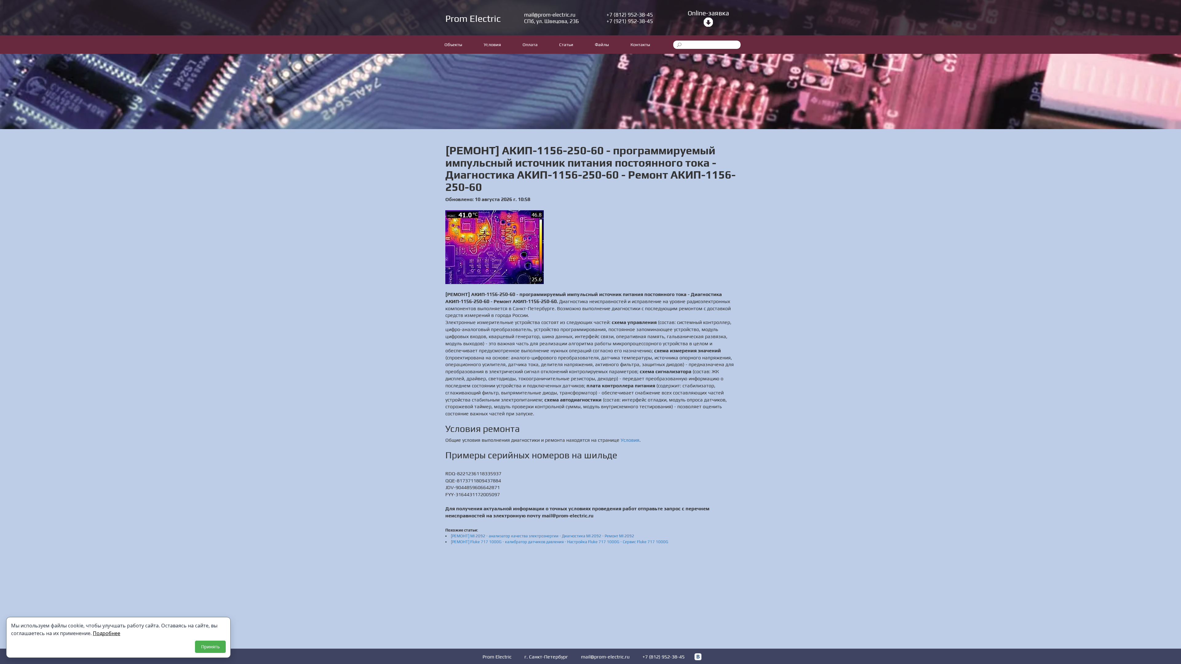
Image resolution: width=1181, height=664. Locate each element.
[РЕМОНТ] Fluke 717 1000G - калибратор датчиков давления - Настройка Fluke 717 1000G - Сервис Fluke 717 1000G (559, 542)
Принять (210, 647)
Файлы (602, 44)
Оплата (530, 44)
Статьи (566, 44)
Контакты (640, 44)
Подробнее (106, 633)
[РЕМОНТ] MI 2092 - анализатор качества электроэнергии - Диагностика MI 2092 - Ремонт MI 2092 (542, 536)
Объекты (453, 44)
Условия (492, 44)
